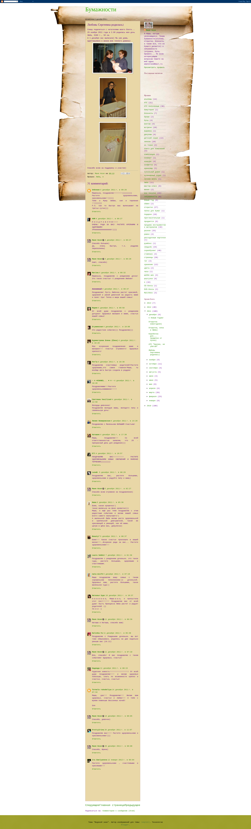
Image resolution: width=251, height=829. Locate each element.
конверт (148, 158)
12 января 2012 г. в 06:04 (121, 760)
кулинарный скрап (152, 176)
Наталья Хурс (98, 595)
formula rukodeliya (101, 690)
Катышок (96, 435)
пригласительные (152, 218)
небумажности (150, 197)
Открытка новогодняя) (155, 323)
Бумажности (100, 9)
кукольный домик (152, 172)
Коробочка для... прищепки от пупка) (155, 337)
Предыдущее (132, 805)
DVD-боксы (149, 289)
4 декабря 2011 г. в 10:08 (116, 327)
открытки (148, 207)
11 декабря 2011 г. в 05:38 (117, 633)
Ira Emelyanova (99, 760)
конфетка (148, 165)
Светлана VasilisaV (101, 399)
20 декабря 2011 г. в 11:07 (118, 730)
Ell (93, 454)
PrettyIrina (98, 730)
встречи (148, 127)
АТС (145, 103)
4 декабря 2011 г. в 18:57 (109, 454)
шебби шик (149, 275)
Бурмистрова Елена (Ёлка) (105, 340)
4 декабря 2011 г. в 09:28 (118, 259)
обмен (147, 204)
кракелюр (148, 168)
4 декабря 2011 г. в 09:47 (115, 289)
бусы (146, 120)
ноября (153, 360)
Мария (94, 308)
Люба (98, 177)
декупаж (148, 135)
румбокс (148, 243)
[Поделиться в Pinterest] (129, 173)
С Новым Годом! (156, 318)
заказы (147, 142)
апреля (153, 388)
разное (147, 231)
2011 (149, 311)
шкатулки (148, 279)
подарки (148, 214)
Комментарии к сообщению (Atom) (119, 811)
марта (152, 393)
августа (153, 372)
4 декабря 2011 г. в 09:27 (109, 219)
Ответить (96, 212)
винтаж (147, 124)
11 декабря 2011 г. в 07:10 (118, 652)
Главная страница (112, 805)
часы (146, 272)
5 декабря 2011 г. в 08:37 (113, 536)
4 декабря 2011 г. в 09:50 (111, 308)
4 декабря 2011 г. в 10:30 (111, 362)
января (153, 401)
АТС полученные (151, 106)
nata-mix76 (97, 574)
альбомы (148, 99)
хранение (148, 265)
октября (153, 364)
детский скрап (151, 138)
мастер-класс (150, 186)
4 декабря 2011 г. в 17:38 (113, 435)
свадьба (148, 247)
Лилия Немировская (101, 421)
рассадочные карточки (155, 238)
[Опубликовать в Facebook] (127, 173)
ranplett (145, 822)
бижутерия (149, 110)
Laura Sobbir (98, 555)
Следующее (92, 805)
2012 (149, 307)
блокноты (148, 113)
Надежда (96, 668)
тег (145, 261)
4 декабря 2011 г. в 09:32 (112, 273)
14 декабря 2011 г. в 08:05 (118, 716)
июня (151, 380)
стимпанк (148, 254)
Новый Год (149, 200)
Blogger (125, 825)
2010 (149, 406)
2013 (149, 303)
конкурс (148, 161)
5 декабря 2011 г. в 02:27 (118, 489)
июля (151, 376)
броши (147, 117)
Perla (94, 362)
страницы (148, 257)
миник (147, 190)
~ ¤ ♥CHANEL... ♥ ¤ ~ (103, 381)
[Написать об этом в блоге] (124, 173)
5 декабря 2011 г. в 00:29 (112, 472)
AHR (93, 219)
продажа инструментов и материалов (155, 226)
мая (151, 384)
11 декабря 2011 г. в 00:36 (118, 619)
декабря (153, 315)
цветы (147, 268)
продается (149, 221)
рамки (147, 234)
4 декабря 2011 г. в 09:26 (113, 190)
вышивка (148, 131)
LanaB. (95, 472)
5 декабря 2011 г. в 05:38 (110, 502)
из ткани (148, 145)
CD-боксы (148, 286)
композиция (149, 154)
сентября (154, 368)
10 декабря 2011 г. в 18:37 (119, 595)
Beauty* (96, 536)
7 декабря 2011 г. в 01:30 (119, 555)
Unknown (96, 190)
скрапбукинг (150, 251)
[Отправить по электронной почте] (122, 173)
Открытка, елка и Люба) (156, 329)
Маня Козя (97, 240)
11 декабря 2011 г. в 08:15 (114, 668)
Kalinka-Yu (97, 633)
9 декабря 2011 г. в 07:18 (116, 574)
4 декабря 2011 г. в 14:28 (124, 421)
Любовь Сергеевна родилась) (154, 352)
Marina (95, 273)
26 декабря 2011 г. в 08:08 (118, 746)
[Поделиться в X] (125, 173)
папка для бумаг (152, 211)
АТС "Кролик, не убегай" (157, 345)
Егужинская (97, 327)
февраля (153, 397)
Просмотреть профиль (154, 67)
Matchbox (148, 293)
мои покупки (150, 193)
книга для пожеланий (154, 149)
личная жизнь (150, 179)
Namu (94, 502)
